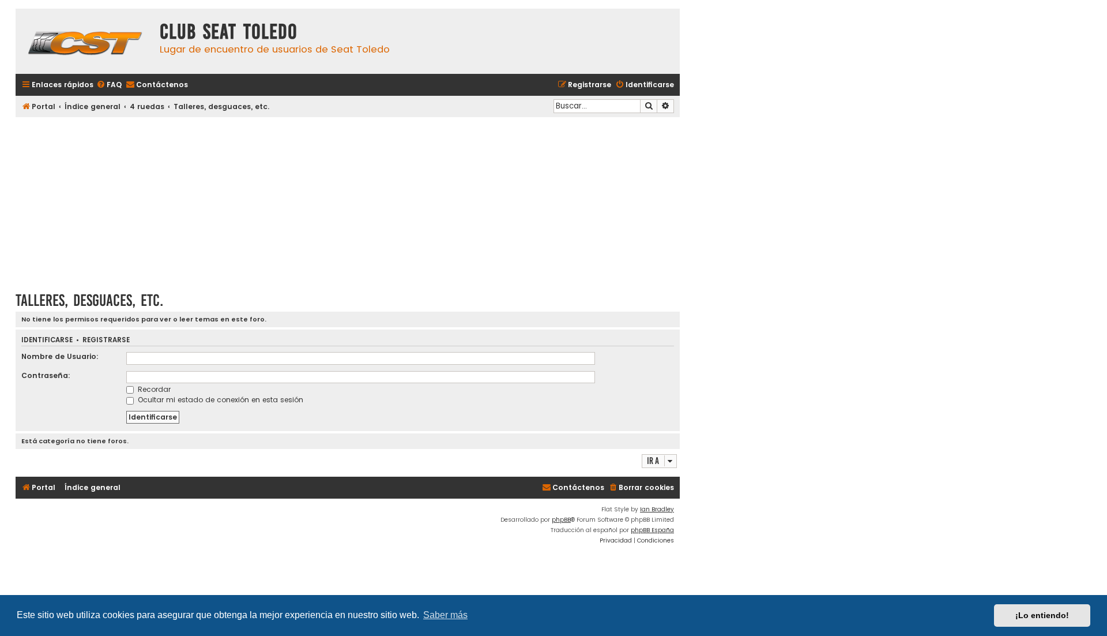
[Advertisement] (348, 200)
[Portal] (84, 41)
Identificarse (47, 340)
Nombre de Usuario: (60, 356)
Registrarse (106, 340)
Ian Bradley (657, 509)
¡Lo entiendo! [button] (1042, 615)
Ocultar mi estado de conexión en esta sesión (219, 400)
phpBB (561, 519)
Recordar (153, 389)
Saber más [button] (445, 615)
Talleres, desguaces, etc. (89, 300)
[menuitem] (109, 85)
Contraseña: (45, 375)
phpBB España (652, 530)
